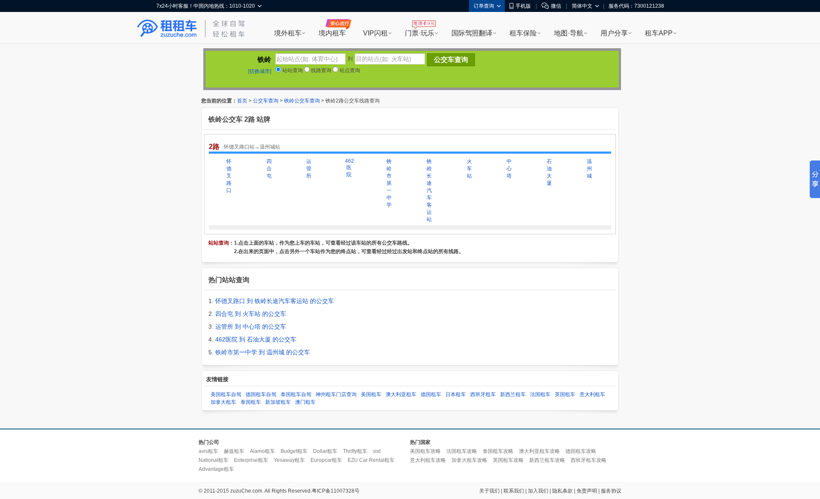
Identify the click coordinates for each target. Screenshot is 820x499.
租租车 (167, 28)
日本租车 (455, 394)
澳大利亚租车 (401, 394)
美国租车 (371, 394)
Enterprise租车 (251, 460)
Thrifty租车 (355, 451)
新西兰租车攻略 (547, 460)
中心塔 (509, 168)
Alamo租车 (262, 451)
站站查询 (292, 70)
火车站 (469, 168)
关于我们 (489, 491)
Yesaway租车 (289, 460)
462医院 (349, 168)
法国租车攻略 (461, 451)
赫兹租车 (234, 451)
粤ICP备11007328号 (336, 491)
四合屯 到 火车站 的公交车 (250, 313)
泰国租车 (250, 402)
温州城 (589, 168)
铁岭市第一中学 (389, 183)
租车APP (659, 33)
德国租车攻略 (580, 451)
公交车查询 (265, 101)
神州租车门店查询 (336, 394)
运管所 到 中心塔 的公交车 (250, 326)
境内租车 (332, 33)
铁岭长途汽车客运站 (429, 190)
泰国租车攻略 (498, 451)
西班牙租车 (483, 394)
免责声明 (587, 491)
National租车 (213, 460)
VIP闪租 (375, 33)
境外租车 (288, 33)
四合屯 (269, 168)
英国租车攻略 (508, 460)
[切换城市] (259, 71)
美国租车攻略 (425, 451)
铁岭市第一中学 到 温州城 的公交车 (262, 352)
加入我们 (538, 491)
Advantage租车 (216, 469)
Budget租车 (294, 451)
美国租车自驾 (226, 394)
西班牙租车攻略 (588, 460)
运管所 (308, 168)
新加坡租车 (278, 402)
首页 (242, 101)
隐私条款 (562, 491)
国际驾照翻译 (471, 33)
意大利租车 (592, 394)
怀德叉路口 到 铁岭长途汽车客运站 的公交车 (274, 301)
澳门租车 (305, 402)
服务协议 (611, 491)
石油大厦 (549, 172)
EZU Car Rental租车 (371, 460)
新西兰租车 (513, 394)
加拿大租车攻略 (469, 460)
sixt (377, 451)
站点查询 (349, 70)
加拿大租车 (223, 402)
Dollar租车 (325, 451)
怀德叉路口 (228, 175)
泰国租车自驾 (296, 394)
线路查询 (320, 70)
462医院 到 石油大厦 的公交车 (255, 339)
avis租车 (208, 451)
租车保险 (523, 33)
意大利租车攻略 (428, 460)
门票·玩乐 (419, 33)
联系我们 (514, 491)
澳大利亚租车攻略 (539, 451)
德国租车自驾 (261, 394)
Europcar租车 (326, 460)
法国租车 (540, 394)
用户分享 (614, 33)
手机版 (523, 6)
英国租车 (565, 394)
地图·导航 (568, 33)
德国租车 (431, 394)
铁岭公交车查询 (302, 101)
